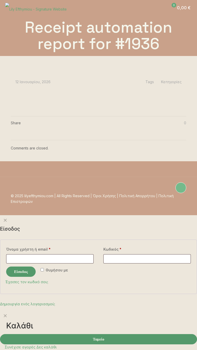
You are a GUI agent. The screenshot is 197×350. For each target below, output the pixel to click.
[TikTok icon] (163, 207)
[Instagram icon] (158, 207)
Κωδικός (112, 249)
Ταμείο (98, 339)
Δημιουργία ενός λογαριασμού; (27, 304)
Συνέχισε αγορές (19, 347)
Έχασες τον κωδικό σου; (26, 282)
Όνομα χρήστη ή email (28, 249)
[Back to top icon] (180, 187)
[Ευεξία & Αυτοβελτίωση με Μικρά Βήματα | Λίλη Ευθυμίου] (36, 7)
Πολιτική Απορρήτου (137, 196)
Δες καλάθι (46, 347)
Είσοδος (21, 271)
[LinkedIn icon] (179, 207)
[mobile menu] (148, 7)
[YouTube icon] (168, 207)
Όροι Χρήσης (104, 196)
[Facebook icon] (174, 207)
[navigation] (98, 330)
